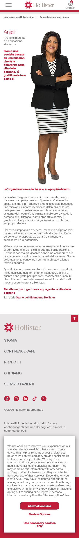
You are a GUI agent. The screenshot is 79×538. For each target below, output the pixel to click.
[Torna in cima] (74, 318)
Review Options (40, 514)
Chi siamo (13, 373)
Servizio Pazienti (19, 384)
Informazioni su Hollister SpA (19, 17)
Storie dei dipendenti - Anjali (54, 17)
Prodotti (12, 362)
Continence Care (19, 351)
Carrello (70, 5)
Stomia (10, 340)
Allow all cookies (39, 506)
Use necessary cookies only (40, 524)
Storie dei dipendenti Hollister (35, 297)
